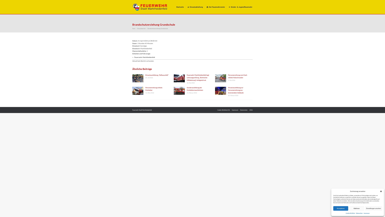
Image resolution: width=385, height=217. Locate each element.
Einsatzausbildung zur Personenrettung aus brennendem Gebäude (236, 90)
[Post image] (137, 78)
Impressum (367, 213)
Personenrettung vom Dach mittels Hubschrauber (237, 76)
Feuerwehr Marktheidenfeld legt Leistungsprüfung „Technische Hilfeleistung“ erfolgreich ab (198, 77)
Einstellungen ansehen (373, 208)
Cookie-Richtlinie (350, 213)
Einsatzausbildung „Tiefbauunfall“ (157, 75)
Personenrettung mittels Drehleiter (153, 89)
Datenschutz (359, 213)
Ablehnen (357, 208)
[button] (381, 191)
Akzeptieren (341, 208)
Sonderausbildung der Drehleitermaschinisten (195, 89)
